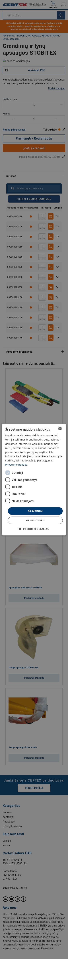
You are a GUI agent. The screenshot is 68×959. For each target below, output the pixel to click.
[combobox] (60, 428)
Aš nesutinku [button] (35, 520)
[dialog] (34, 479)
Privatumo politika (16, 464)
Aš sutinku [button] (35, 511)
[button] (34, 529)
